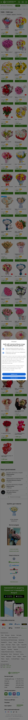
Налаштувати (14, 378)
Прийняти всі (14, 374)
